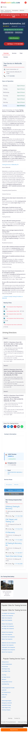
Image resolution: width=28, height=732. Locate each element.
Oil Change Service (6, 692)
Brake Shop (4, 694)
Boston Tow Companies (7, 639)
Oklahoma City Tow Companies (9, 642)
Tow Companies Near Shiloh (13, 311)
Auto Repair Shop (6, 668)
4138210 (11, 456)
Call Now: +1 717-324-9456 (14, 44)
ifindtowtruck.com (10, 2)
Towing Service (5, 662)
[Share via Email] (18, 426)
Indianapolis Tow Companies (8, 647)
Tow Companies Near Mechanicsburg (15, 318)
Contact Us (17, 718)
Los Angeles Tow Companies (8, 613)
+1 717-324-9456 (10, 76)
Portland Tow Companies (7, 632)
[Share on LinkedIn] (11, 426)
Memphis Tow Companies (8, 645)
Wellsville (22, 10)
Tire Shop (4, 674)
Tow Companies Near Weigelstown (14, 306)
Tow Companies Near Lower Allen (14, 314)
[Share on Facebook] (5, 426)
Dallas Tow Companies (7, 618)
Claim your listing (22, 722)
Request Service (14, 729)
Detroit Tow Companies (7, 652)
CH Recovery (10, 532)
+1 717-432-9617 (17, 553)
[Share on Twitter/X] (8, 426)
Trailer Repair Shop (6, 707)
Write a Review (21, 26)
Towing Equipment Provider (8, 687)
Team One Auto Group (14, 556)
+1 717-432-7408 (17, 516)
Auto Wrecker (5, 666)
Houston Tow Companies (7, 615)
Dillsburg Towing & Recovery (12, 507)
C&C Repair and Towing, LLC (11, 520)
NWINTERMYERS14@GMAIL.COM (15, 473)
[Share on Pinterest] (15, 426)
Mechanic (4, 679)
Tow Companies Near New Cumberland (13, 324)
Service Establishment (7, 664)
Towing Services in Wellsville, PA (10, 164)
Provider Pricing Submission (8, 722)
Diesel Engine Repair (6, 700)
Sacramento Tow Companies (8, 636)
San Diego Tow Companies (8, 628)
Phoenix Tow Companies (7, 624)
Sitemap (10, 718)
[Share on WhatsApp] (22, 426)
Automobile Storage (6, 705)
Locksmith (4, 690)
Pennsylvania (15, 10)
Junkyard (4, 697)
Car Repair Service (6, 677)
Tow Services (8, 10)
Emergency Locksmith (7, 703)
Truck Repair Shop (6, 671)
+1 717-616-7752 (17, 529)
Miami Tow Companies (7, 620)
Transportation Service (7, 681)
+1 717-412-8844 (17, 540)
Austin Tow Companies (7, 634)
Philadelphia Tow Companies (8, 649)
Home (2, 10)
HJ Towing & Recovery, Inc (14, 544)
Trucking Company (6, 709)
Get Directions (14, 38)
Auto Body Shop (5, 684)
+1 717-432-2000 (17, 563)
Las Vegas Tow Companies (8, 626)
